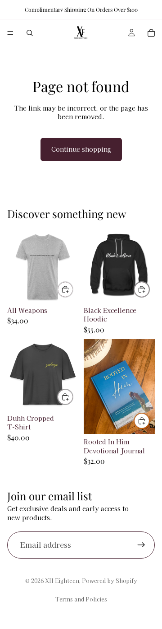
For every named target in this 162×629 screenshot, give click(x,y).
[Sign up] (141, 545)
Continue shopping (81, 149)
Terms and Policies (81, 599)
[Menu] (10, 33)
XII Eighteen (62, 580)
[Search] (30, 33)
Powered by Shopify (109, 580)
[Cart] (151, 33)
